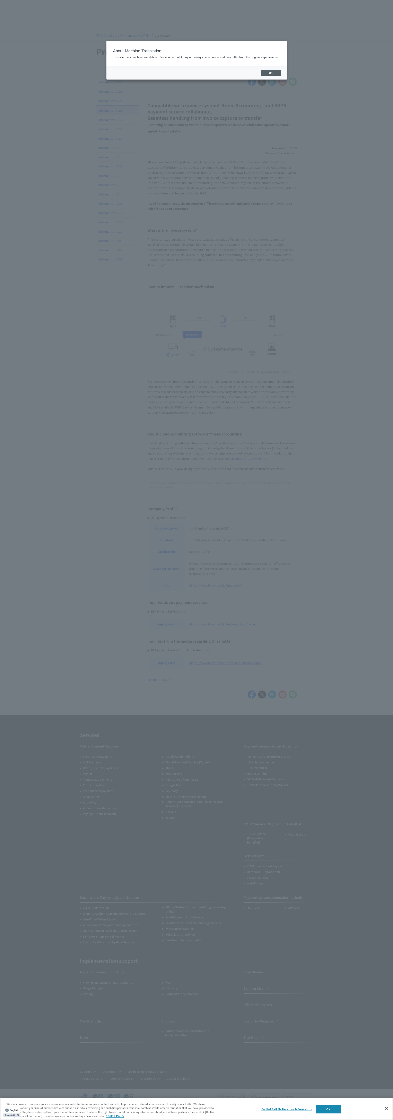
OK (328, 1109)
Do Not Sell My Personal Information (286, 1109)
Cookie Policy (115, 1116)
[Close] (386, 1108)
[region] (196, 1109)
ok (271, 73)
